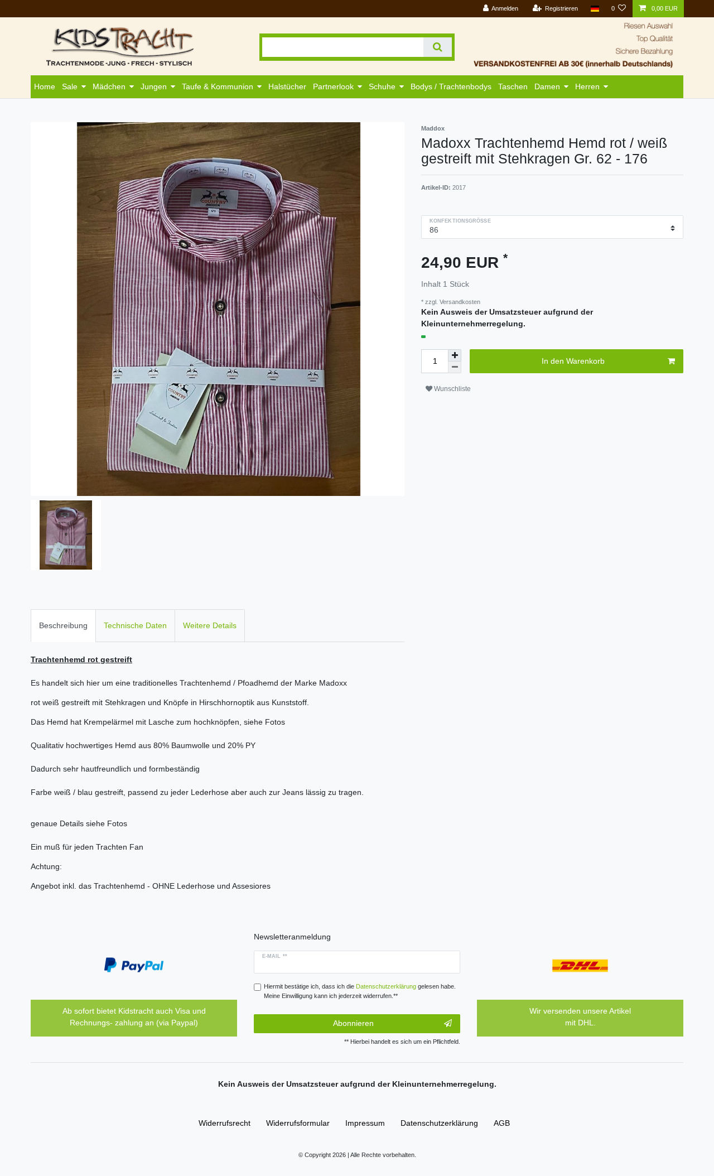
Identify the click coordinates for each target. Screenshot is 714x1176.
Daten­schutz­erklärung (439, 1123)
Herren (587, 86)
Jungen (154, 86)
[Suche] (437, 47)
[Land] (594, 8)
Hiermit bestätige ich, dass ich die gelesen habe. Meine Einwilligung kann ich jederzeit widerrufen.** (360, 991)
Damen (547, 86)
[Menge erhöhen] (454, 355)
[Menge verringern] (454, 367)
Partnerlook (333, 86)
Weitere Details (210, 625)
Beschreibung (63, 625)
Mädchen (109, 86)
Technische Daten (135, 625)
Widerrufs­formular (298, 1123)
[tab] (63, 625)
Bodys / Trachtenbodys (451, 86)
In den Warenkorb (573, 360)
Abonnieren (353, 1023)
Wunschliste (451, 389)
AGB (502, 1123)
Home (44, 86)
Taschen (513, 86)
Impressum (365, 1123)
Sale (70, 86)
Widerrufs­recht (224, 1123)
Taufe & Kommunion (217, 86)
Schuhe (382, 86)
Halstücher (287, 86)
